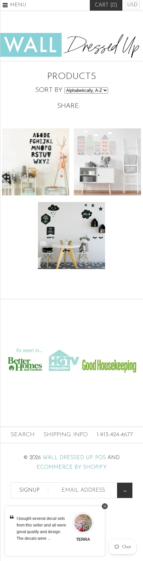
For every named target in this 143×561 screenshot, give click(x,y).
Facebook (55, 21)
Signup (29, 490)
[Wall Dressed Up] (71, 35)
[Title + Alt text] (71, 339)
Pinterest (71, 21)
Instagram (87, 21)
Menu (18, 5)
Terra (83, 539)
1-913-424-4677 (114, 435)
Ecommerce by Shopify (72, 467)
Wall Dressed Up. (68, 457)
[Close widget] (104, 506)
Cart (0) (106, 5)
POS (100, 457)
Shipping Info (65, 435)
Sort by (49, 90)
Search (22, 435)
